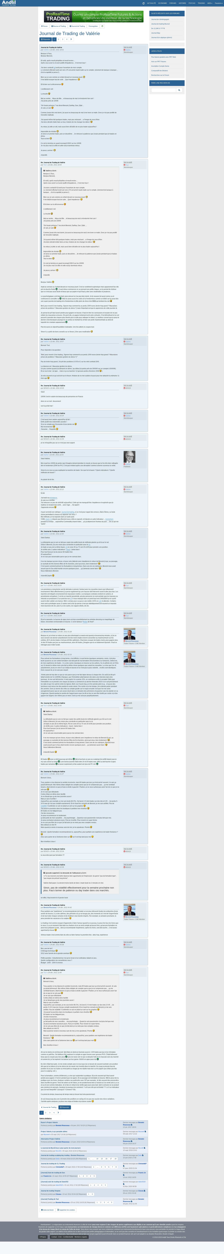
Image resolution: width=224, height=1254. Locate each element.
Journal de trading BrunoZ (160, 24)
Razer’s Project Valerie (49, 1122)
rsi (51, 519)
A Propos (43, 1237)
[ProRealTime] (94, 16)
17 (111, 1159)
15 (102, 1159)
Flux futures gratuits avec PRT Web (163, 57)
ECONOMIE (162, 3)
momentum (109, 519)
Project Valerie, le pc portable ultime (54, 1131)
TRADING (201, 3)
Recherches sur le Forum (160, 75)
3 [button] (62, 39)
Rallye (85, 622)
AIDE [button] (209, 3)
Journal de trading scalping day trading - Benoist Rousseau (62, 1155)
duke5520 (59, 1185)
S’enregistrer (93, 26)
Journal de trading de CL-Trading (53, 1164)
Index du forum (48, 1210)
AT (71, 598)
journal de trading (68, 512)
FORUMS (172, 3)
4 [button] (66, 39)
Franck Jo (47, 1176)
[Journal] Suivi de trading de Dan (53, 1173)
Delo (57, 1159)
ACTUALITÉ (151, 3)
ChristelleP (60, 1167)
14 (97, 1159)
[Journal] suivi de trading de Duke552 (54, 1182)
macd (47, 519)
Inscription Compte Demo (160, 66)
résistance (53, 498)
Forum (45, 26)
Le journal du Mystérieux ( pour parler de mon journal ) (61, 1148)
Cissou (58, 1194)
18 (115, 1159)
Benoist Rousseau (62, 1125)
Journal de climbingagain (160, 19)
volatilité (44, 806)
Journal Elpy (155, 33)
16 (106, 1159)
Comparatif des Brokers (159, 71)
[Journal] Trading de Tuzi (50, 1199)
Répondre (46, 39)
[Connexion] (102, 26)
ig (54, 67)
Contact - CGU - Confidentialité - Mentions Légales (69, 1237)
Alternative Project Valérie (50, 1139)
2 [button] (58, 39)
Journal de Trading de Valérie (69, 33)
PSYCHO (192, 3)
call (100, 601)
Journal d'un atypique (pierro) (161, 37)
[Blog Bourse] (9, 3)
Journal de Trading (78, 26)
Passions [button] (218, 3)
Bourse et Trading (59, 26)
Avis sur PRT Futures (158, 62)
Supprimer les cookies (67, 1210)
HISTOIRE (182, 3)
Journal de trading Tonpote (50, 1191)
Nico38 (58, 1151)
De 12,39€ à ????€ (158, 28)
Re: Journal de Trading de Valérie (53, 162)
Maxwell (47, 1134)
